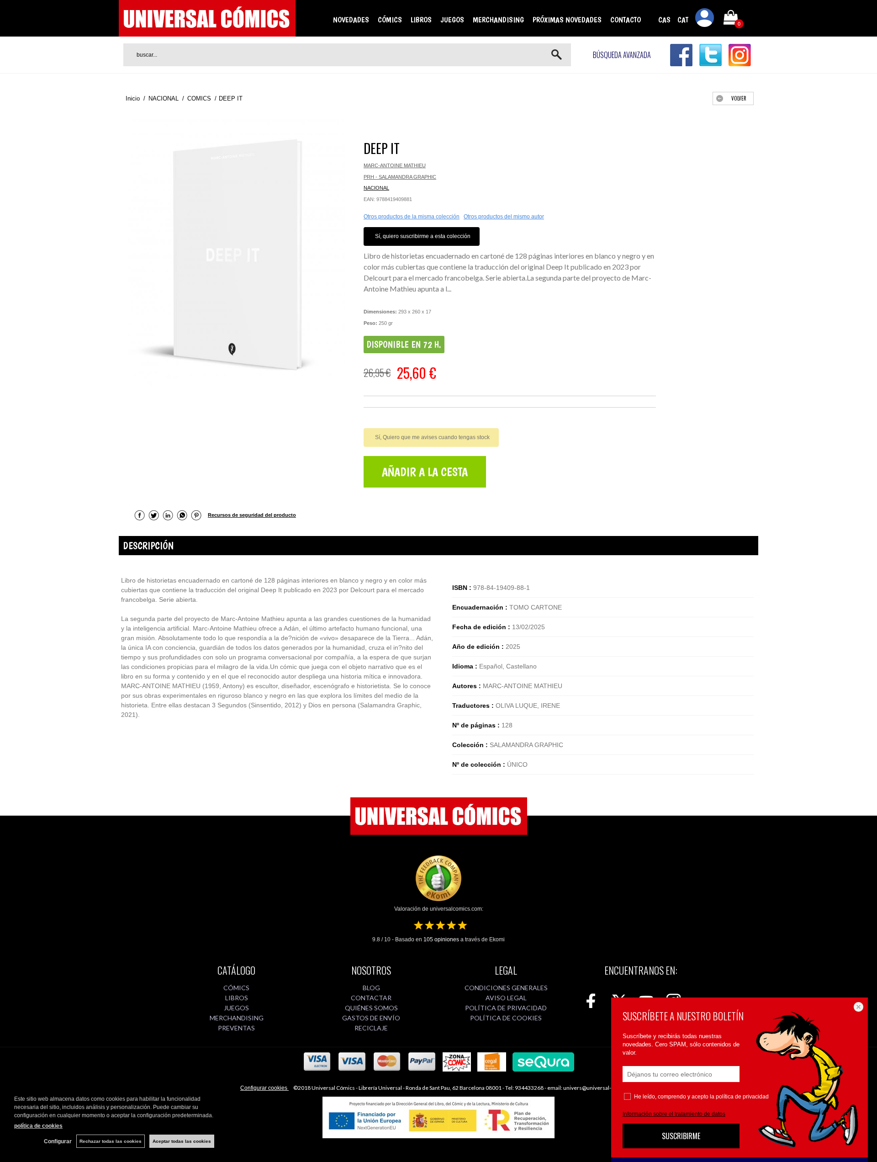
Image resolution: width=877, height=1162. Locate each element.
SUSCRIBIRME (681, 1135)
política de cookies (38, 1126)
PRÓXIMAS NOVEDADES (567, 19)
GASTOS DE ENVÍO (371, 1018)
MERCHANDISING (498, 19)
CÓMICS (390, 19)
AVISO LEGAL (506, 998)
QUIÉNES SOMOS (371, 1008)
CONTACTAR (371, 998)
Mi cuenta (704, 19)
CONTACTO (625, 19)
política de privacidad (742, 1096)
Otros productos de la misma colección (412, 216)
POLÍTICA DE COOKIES (506, 1018)
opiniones (441, 939)
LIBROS (421, 19)
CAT (682, 19)
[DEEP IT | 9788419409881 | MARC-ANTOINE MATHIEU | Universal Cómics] (236, 254)
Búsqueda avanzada (622, 54)
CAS (664, 19)
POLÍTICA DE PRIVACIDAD (506, 1008)
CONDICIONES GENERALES (506, 988)
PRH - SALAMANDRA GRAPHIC (400, 177)
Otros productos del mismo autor (504, 216)
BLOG (371, 988)
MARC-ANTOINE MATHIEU (395, 165)
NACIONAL (376, 188)
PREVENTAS (236, 1028)
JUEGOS (452, 19)
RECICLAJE (371, 1028)
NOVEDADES (351, 19)
